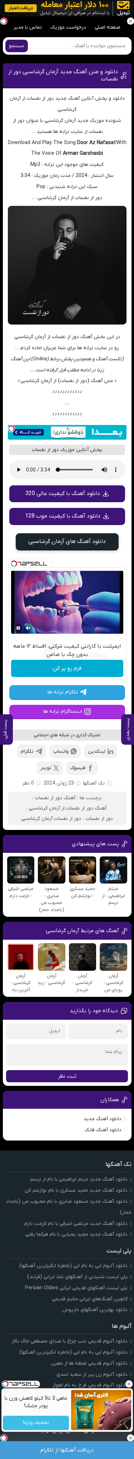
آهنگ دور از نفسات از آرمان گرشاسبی (67, 808)
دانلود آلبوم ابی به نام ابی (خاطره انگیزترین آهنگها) (73, 1265)
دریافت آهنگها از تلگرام (67, 1450)
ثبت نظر (67, 1076)
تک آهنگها (94, 783)
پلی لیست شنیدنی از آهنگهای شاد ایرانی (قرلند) (77, 1276)
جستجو (16, 46)
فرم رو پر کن (67, 668)
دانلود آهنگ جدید (102, 1119)
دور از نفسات (99, 818)
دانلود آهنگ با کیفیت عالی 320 (62, 493)
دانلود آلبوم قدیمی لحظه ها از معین (89, 1363)
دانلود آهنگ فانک (103, 1130)
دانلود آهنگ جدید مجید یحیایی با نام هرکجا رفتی (76, 1234)
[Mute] (28, 628)
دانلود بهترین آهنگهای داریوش (95, 1309)
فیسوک (77, 768)
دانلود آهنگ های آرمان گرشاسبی (67, 541)
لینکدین (96, 751)
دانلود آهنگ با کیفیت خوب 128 (62, 516)
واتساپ (61, 751)
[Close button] (128, 1384)
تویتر (45, 768)
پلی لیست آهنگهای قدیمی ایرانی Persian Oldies (76, 1288)
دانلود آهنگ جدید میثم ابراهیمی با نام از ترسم (79, 1179)
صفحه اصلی (107, 27)
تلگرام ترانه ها (63, 692)
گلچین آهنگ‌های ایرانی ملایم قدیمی (90, 1299)
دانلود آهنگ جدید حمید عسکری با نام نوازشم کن (76, 1190)
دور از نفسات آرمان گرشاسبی (51, 818)
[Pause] (18, 628)
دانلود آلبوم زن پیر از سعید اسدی (92, 1374)
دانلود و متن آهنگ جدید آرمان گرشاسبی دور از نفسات (63, 75)
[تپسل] (11, 428)
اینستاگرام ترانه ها (62, 711)
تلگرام (27, 751)
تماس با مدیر (28, 27)
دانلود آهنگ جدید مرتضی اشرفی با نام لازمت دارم (76, 1223)
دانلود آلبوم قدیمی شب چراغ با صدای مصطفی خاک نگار (69, 1341)
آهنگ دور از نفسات (55, 798)
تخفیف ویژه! (36, 1423)
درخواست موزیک (68, 27)
